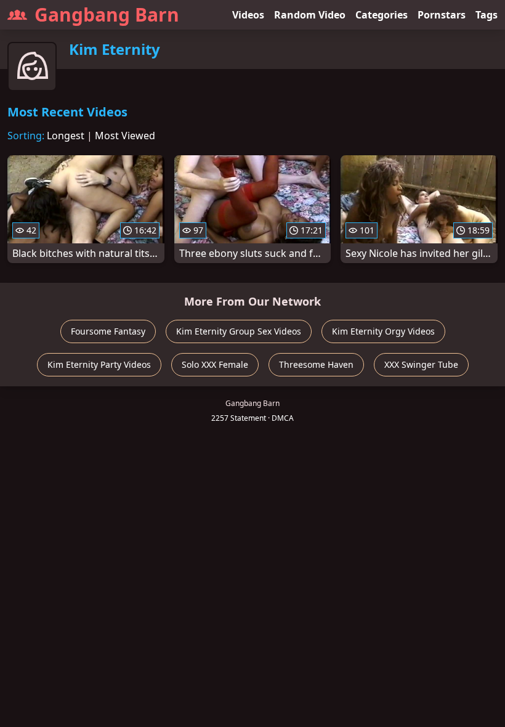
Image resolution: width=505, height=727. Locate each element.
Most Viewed (125, 135)
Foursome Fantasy (108, 331)
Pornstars (442, 15)
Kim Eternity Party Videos (99, 364)
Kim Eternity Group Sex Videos (238, 331)
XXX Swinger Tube (421, 364)
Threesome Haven (316, 364)
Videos (248, 15)
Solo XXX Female (215, 364)
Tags (486, 15)
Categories (381, 15)
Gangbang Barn (106, 14)
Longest (65, 135)
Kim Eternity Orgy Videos (383, 331)
